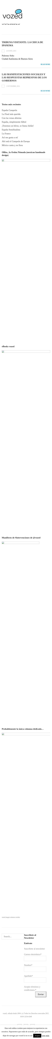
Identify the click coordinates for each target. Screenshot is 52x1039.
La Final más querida (11, 114)
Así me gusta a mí (10, 137)
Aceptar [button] (37, 1036)
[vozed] (13, 19)
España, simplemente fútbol (14, 122)
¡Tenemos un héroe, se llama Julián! (18, 126)
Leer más (45, 1036)
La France (6, 133)
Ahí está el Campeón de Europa (16, 141)
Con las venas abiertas (11, 118)
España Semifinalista (11, 129)
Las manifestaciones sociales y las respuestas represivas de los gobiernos (24, 77)
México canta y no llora (12, 145)
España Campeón (9, 110)
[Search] (22, 936)
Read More (45, 64)
